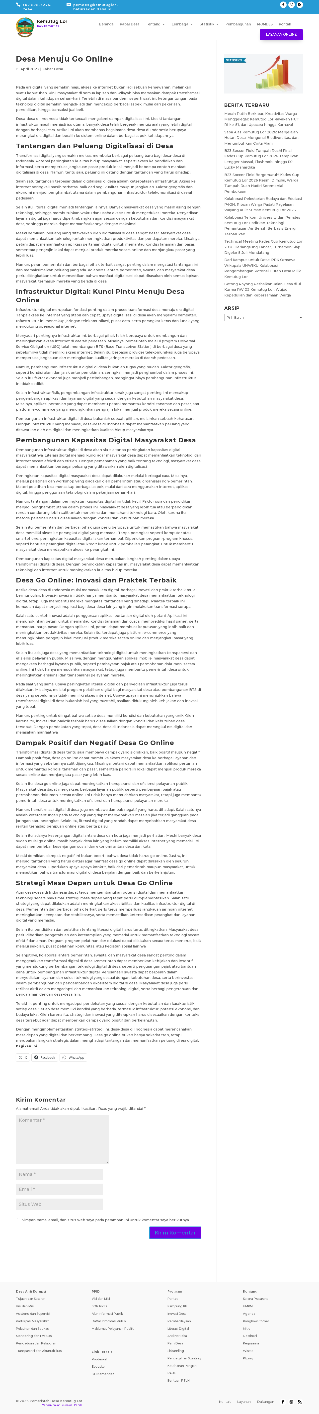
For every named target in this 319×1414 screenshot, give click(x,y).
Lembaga (180, 24)
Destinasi (250, 1336)
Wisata (248, 1351)
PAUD (171, 1373)
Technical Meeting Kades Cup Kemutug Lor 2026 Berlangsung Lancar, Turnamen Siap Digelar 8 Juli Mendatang (263, 247)
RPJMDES (265, 24)
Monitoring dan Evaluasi (34, 1336)
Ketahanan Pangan (182, 1366)
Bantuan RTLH (178, 1380)
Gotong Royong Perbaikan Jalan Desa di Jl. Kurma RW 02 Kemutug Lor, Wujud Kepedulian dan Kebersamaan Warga (263, 289)
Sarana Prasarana (255, 1299)
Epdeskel (98, 1366)
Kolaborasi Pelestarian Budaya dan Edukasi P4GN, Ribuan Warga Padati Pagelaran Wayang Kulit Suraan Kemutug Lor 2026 (263, 204)
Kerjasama (251, 1343)
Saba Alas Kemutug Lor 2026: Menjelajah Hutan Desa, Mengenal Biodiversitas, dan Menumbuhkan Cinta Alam (261, 138)
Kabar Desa (130, 24)
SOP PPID (99, 1306)
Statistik (207, 24)
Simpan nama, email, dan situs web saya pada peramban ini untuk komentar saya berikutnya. (106, 1220)
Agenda (249, 1314)
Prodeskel (99, 1359)
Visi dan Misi (25, 1306)
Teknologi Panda (71, 1405)
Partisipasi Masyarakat (32, 1321)
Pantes (172, 1299)
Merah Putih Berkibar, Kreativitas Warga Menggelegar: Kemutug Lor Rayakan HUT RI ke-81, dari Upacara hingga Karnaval (261, 119)
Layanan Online (281, 34)
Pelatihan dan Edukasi (32, 1328)
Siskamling (175, 1351)
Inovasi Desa (176, 1314)
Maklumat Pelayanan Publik (113, 1328)
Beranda (106, 24)
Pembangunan (238, 24)
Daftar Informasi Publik (109, 1321)
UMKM (248, 1306)
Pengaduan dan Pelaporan (36, 1343)
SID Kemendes (103, 1374)
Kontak (285, 24)
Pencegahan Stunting (184, 1358)
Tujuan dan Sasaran (30, 1299)
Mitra (246, 1328)
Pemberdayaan (179, 1321)
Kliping (248, 1358)
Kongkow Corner (256, 1321)
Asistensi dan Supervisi (33, 1314)
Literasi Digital (178, 1328)
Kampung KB (177, 1306)
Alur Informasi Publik (107, 1314)
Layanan (244, 1402)
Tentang (153, 24)
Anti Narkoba (177, 1336)
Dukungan (265, 1402)
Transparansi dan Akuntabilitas (39, 1351)
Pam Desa (175, 1343)
